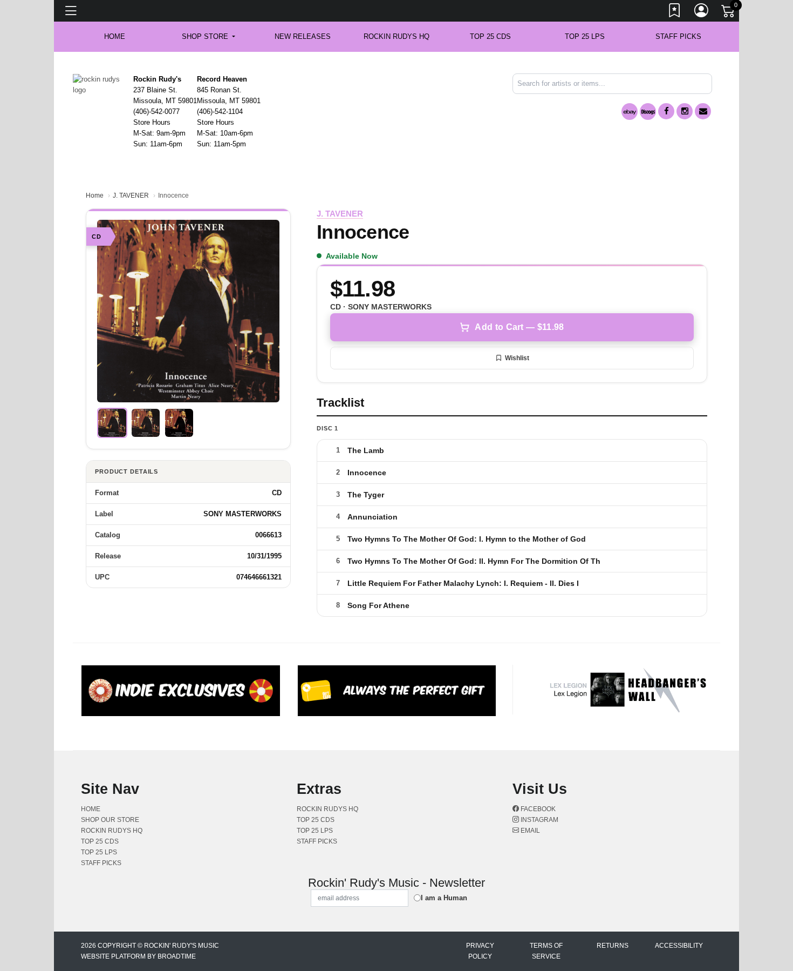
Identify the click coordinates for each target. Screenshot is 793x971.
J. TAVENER (131, 195)
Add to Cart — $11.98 (519, 327)
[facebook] (666, 111)
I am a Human (444, 898)
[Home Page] (99, 84)
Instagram (538, 820)
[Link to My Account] (701, 12)
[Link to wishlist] (674, 12)
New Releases (303, 36)
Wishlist (517, 358)
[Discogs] (648, 111)
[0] (729, 13)
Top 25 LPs (585, 36)
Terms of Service (546, 951)
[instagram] (684, 111)
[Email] (703, 111)
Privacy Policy (480, 951)
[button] (208, 36)
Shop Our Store (110, 820)
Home (95, 195)
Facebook (537, 809)
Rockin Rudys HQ (396, 36)
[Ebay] (629, 111)
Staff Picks (678, 36)
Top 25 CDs (490, 36)
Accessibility (679, 945)
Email (529, 830)
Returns (612, 945)
